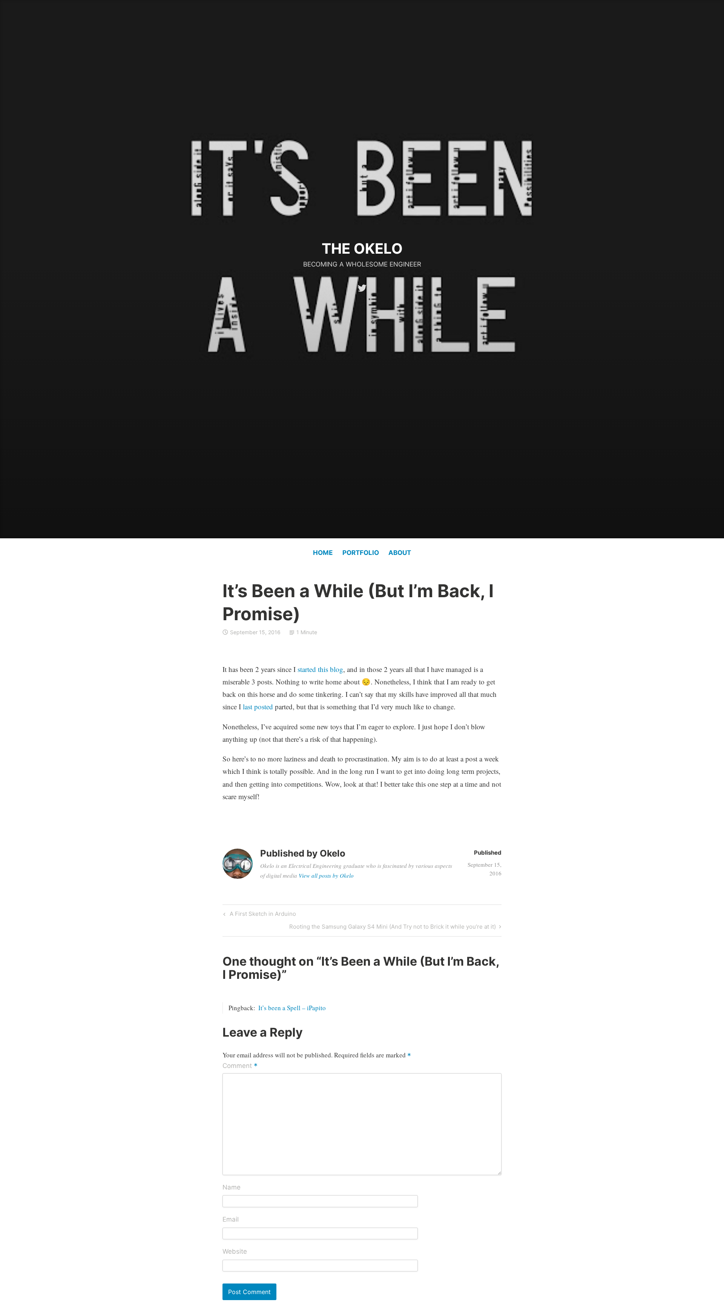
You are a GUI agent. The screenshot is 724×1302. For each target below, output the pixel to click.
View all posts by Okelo (326, 875)
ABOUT (399, 552)
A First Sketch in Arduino (262, 915)
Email (230, 1219)
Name (231, 1187)
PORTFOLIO (360, 552)
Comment (240, 1066)
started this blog (320, 669)
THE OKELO (362, 248)
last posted (258, 706)
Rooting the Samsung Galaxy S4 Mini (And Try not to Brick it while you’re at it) (392, 928)
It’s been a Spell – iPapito (292, 1007)
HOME (323, 552)
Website (234, 1251)
